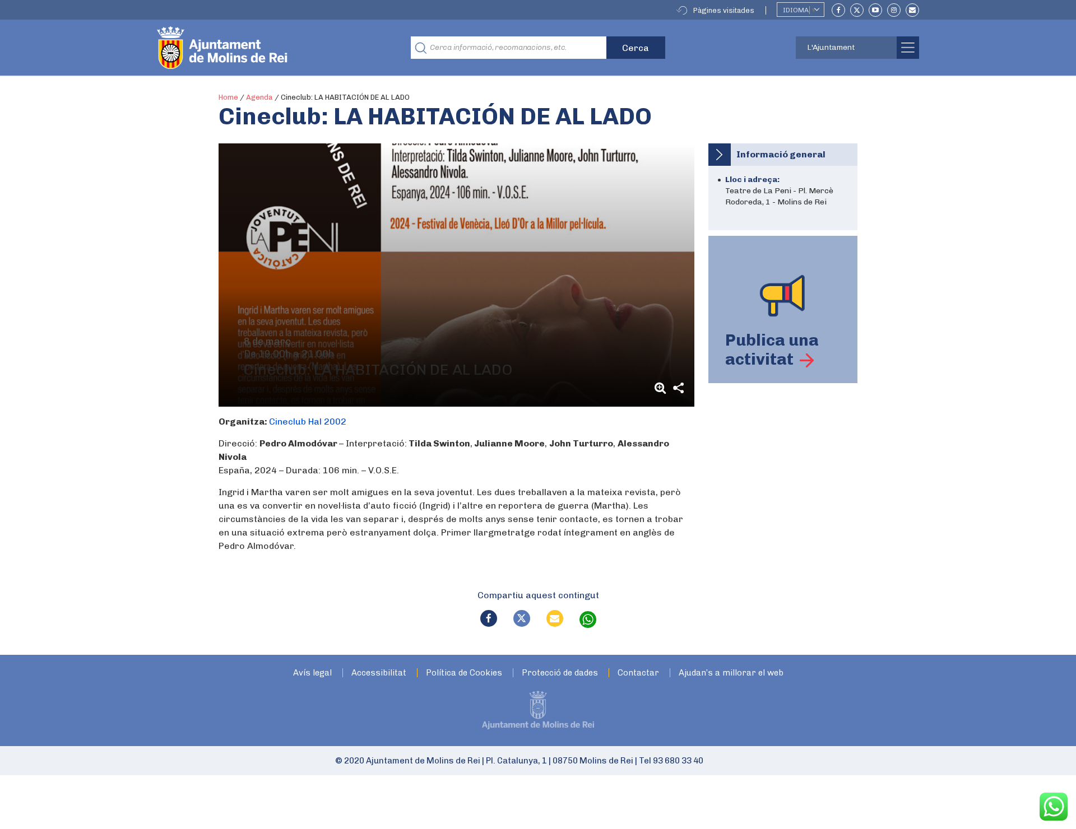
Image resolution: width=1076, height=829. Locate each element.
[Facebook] (838, 10)
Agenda (259, 97)
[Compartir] (678, 388)
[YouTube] (875, 10)
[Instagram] (894, 10)
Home (228, 97)
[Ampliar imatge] (662, 388)
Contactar (638, 673)
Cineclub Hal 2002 (307, 421)
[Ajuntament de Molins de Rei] (263, 48)
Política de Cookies (464, 673)
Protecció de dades (560, 673)
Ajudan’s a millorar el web (731, 673)
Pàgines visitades (723, 10)
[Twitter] (857, 10)
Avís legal (312, 673)
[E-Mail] (912, 10)
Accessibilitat (378, 673)
